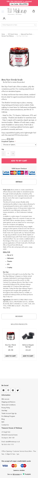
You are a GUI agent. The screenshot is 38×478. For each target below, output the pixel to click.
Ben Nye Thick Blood (10, 346)
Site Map (4, 410)
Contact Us (5, 425)
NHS (3, 422)
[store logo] (17, 11)
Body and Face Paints (27, 34)
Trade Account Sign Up (9, 413)
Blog (3, 419)
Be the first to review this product (14, 82)
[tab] (19, 182)
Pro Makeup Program (8, 416)
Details (19, 182)
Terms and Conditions (9, 405)
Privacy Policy (6, 407)
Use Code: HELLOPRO (19, 4)
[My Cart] (33, 11)
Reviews (19, 316)
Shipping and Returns (8, 402)
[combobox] (19, 25)
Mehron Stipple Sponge (28, 346)
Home (3, 34)
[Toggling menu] (3, 11)
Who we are (5, 399)
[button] (18, 76)
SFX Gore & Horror (13, 34)
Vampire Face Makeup (8, 36)
